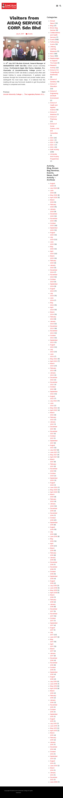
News (52, 56)
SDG (51, 138)
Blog (51, 25)
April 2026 (53, 197)
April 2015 (53, 730)
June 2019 (53, 536)
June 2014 (53, 765)
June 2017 (53, 637)
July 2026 (53, 188)
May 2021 (53, 455)
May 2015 (53, 728)
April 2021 (53, 457)
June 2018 (53, 588)
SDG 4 (52, 147)
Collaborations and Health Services (55, 35)
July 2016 (53, 681)
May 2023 (53, 359)
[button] (57, 5)
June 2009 (53, 782)
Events (30, 34)
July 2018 (53, 585)
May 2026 (53, 195)
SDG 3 (52, 145)
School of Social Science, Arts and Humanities (54, 128)
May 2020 (53, 490)
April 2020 (53, 492)
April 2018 (53, 592)
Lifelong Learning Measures (53, 49)
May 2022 (53, 408)
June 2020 (53, 487)
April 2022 (53, 410)
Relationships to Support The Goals (54, 60)
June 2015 (53, 726)
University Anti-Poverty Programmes (54, 156)
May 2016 (53, 686)
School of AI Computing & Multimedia (54, 72)
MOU (52, 53)
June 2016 (53, 684)
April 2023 (53, 361)
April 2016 (53, 688)
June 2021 (53, 452)
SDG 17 (52, 142)
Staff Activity (54, 149)
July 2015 (53, 723)
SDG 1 (52, 140)
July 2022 (53, 401)
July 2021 (53, 450)
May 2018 (53, 590)
